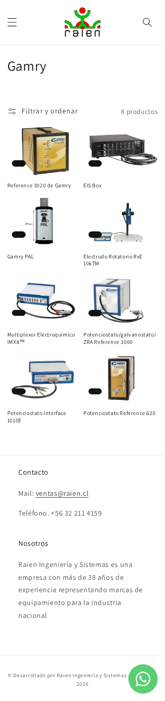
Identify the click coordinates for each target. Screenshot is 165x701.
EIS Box (92, 185)
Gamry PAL (20, 256)
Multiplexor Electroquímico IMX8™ (41, 338)
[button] (11, 22)
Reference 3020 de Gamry (39, 185)
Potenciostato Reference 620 (119, 412)
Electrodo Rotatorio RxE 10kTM (113, 260)
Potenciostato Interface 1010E (36, 416)
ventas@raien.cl (62, 493)
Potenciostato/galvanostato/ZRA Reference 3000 (119, 338)
